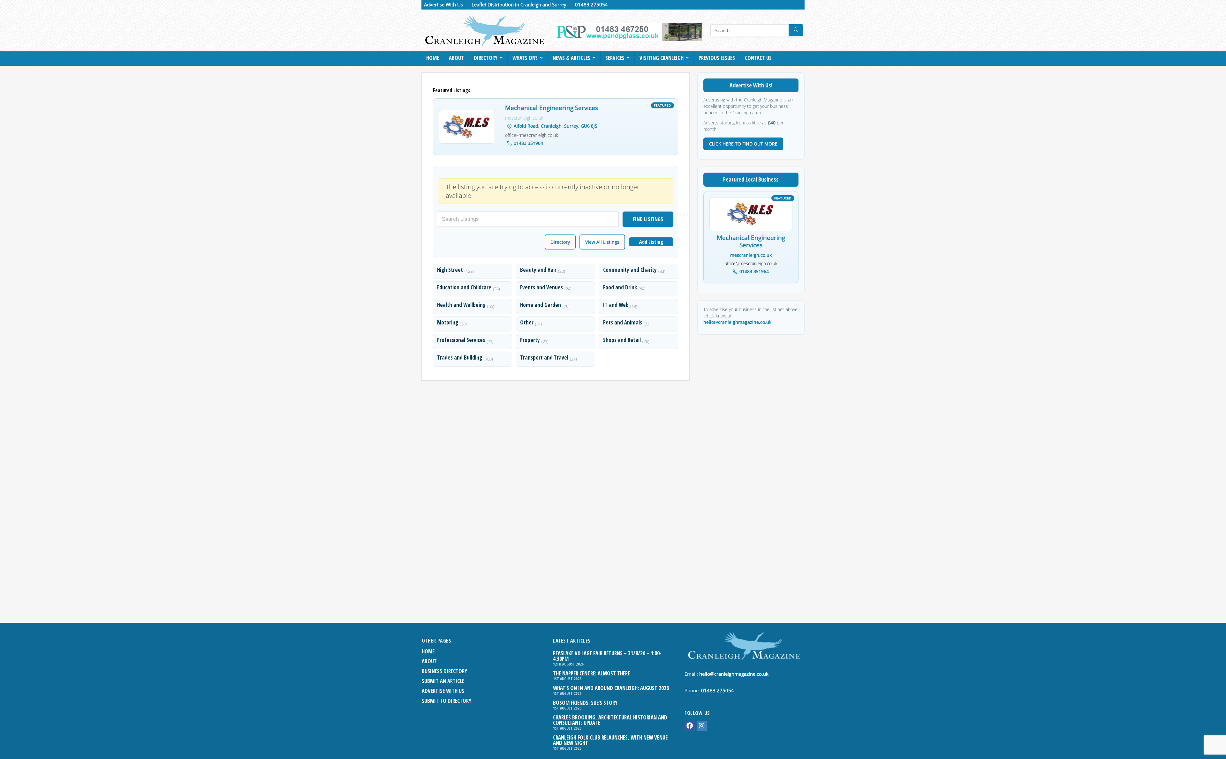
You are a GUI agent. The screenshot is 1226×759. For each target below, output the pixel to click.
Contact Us (758, 58)
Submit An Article (443, 681)
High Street (450, 269)
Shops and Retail (622, 340)
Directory (485, 58)
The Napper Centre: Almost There (591, 673)
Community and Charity (630, 269)
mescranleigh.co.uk (524, 118)
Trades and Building (459, 357)
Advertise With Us (443, 4)
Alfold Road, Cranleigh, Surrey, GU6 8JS (555, 126)
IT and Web (616, 305)
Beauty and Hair (538, 269)
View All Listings (602, 242)
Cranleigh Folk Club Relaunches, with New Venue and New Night (610, 740)
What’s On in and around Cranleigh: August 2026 (611, 688)
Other (527, 322)
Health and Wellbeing (461, 305)
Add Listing (651, 241)
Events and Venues (541, 287)
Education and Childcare (464, 287)
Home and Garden (540, 305)
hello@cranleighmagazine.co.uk (737, 322)
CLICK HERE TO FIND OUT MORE (743, 144)
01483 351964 (528, 143)
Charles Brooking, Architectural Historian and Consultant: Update (610, 720)
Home (432, 58)
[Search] (796, 30)
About (456, 58)
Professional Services (461, 340)
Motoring (447, 322)
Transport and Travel (544, 357)
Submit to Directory (446, 700)
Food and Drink (620, 287)
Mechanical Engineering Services (551, 108)
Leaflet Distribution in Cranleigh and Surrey (519, 4)
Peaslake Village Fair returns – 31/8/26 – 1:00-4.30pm (607, 656)
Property (530, 340)
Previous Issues (717, 58)
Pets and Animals (622, 322)
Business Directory (444, 671)
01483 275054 (591, 4)
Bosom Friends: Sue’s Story (585, 702)
